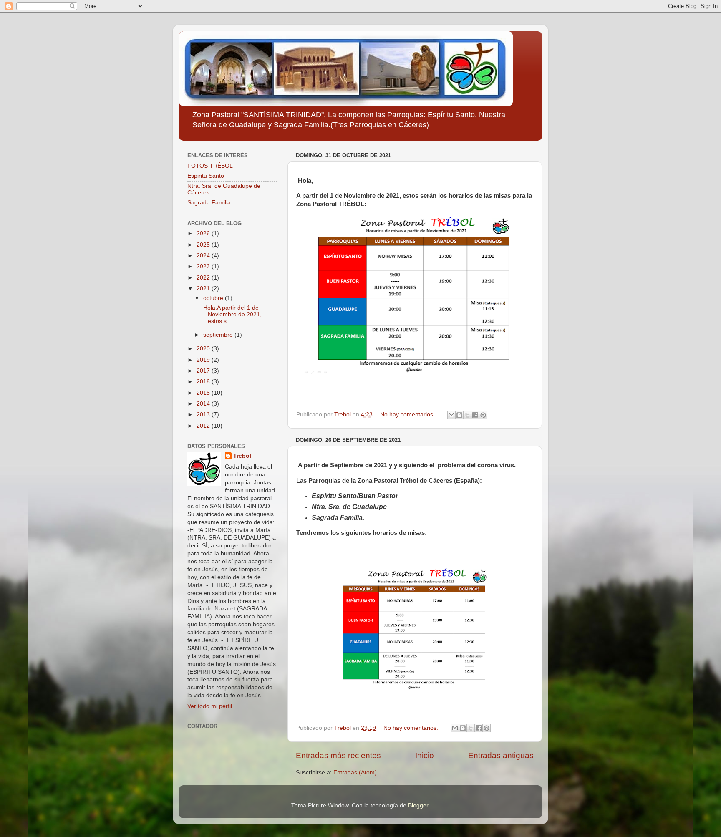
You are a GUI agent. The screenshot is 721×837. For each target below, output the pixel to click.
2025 (204, 245)
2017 (204, 371)
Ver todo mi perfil (209, 706)
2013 (204, 414)
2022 (204, 278)
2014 (204, 404)
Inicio (424, 755)
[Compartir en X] (467, 415)
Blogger (418, 805)
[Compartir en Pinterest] (483, 415)
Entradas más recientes (338, 755)
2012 (204, 426)
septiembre (218, 335)
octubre (214, 298)
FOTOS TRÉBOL (210, 166)
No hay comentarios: (408, 414)
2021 (204, 288)
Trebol (242, 456)
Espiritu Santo (205, 176)
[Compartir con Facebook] (475, 415)
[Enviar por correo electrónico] (451, 415)
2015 (204, 393)
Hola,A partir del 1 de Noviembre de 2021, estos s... (232, 314)
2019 (204, 360)
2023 (204, 266)
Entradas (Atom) (355, 772)
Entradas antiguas (501, 755)
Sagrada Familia (209, 202)
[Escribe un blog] (459, 415)
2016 (204, 381)
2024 (204, 255)
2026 (204, 233)
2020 (204, 348)
